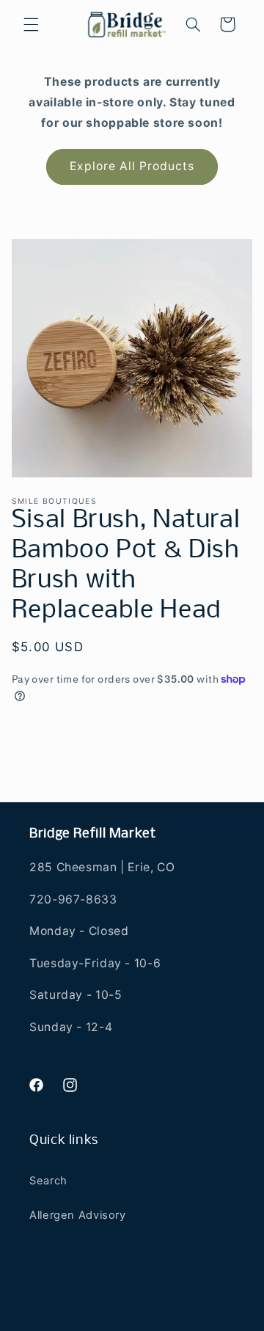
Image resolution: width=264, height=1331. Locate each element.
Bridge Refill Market (106, 1321)
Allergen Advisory (77, 1215)
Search (48, 1180)
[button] (31, 24)
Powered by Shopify (197, 1321)
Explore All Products (132, 166)
